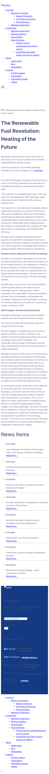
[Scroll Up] (2, 771)
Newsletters (16, 67)
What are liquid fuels (20, 31)
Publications (16, 76)
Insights (9, 70)
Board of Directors (24, 16)
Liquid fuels (11, 28)
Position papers (18, 73)
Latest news (16, 61)
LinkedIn (24, 681)
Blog (13, 64)
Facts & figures (17, 40)
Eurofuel (10, 10)
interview (38, 170)
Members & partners (20, 25)
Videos (14, 82)
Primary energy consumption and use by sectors (27, 46)
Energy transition (18, 34)
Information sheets (19, 79)
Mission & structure (19, 13)
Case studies (17, 37)
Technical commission (26, 19)
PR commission (23, 22)
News (8, 58)
